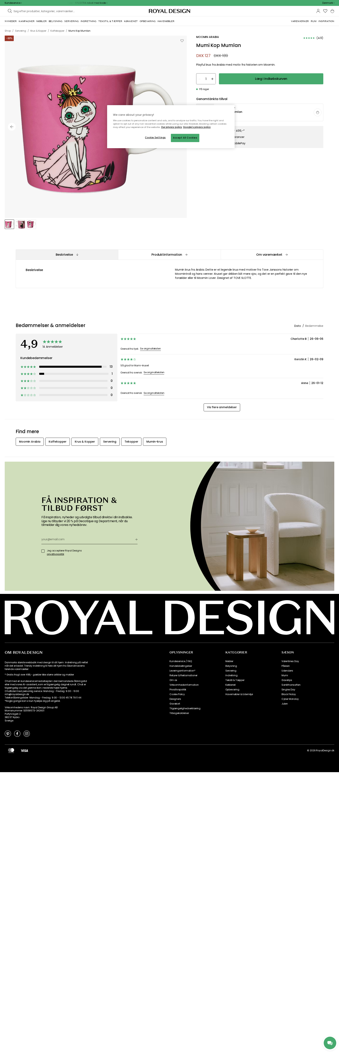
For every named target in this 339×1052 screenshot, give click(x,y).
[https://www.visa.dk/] (24, 750)
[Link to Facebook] (17, 733)
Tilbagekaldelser (179, 713)
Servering (230, 671)
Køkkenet (230, 685)
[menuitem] (11, 21)
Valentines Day (290, 661)
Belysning (231, 666)
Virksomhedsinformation (184, 685)
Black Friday (289, 694)
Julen (285, 704)
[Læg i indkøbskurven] (318, 113)
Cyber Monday (290, 699)
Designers (175, 699)
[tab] (67, 254)
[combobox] (328, 3)
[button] (328, 3)
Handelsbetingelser (181, 666)
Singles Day (288, 689)
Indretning (231, 675)
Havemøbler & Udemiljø (239, 694)
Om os (173, 680)
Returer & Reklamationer (183, 675)
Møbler (229, 661)
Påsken (286, 666)
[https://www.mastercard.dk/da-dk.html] (11, 750)
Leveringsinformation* (182, 671)
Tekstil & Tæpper (234, 680)
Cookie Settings (155, 137)
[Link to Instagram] (27, 733)
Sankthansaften (291, 685)
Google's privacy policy (197, 127)
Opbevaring (232, 689)
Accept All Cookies (185, 137)
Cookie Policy (177, 694)
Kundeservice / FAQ (181, 661)
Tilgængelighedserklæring (185, 708)
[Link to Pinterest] (8, 733)
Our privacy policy (171, 127)
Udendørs (287, 671)
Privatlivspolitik (178, 689)
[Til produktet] (260, 113)
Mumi (285, 675)
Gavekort (175, 704)
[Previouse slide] (12, 127)
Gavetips (287, 680)
